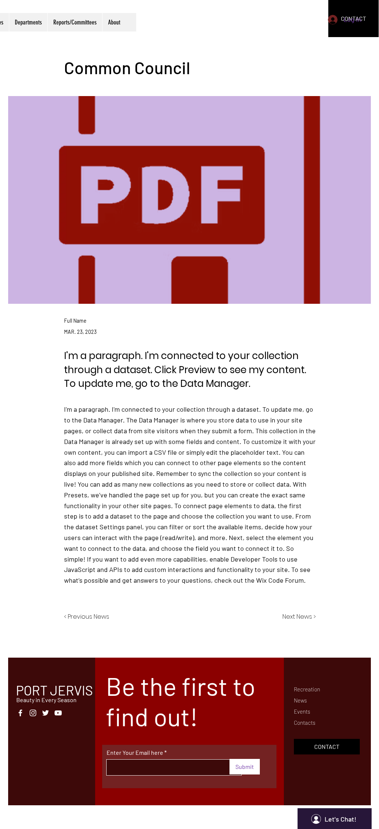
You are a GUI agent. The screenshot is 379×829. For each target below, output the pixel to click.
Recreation (307, 689)
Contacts (304, 722)
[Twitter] (45, 712)
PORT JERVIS (54, 690)
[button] (327, 746)
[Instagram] (32, 712)
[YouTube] (58, 712)
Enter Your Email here (135, 753)
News (300, 700)
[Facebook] (20, 712)
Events (302, 711)
